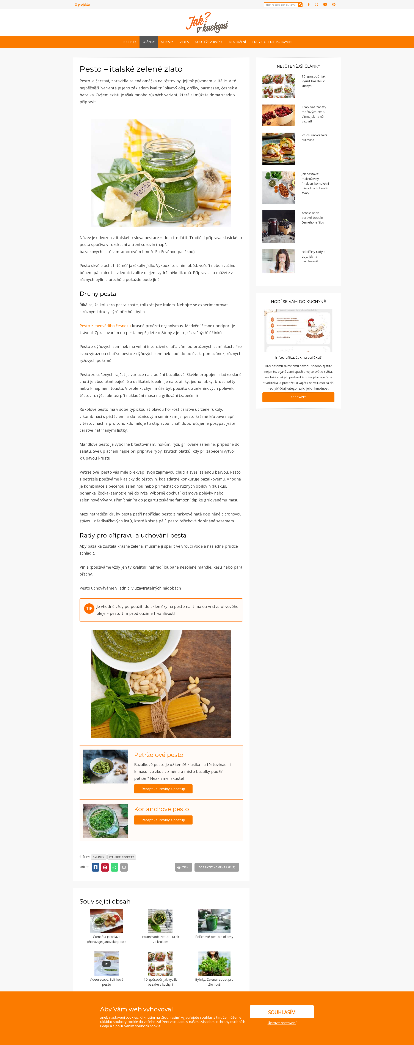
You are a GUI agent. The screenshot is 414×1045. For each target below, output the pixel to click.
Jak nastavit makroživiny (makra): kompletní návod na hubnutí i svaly (315, 183)
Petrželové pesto (158, 754)
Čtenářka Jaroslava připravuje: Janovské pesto (106, 939)
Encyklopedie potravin (272, 42)
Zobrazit (298, 397)
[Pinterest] (334, 4)
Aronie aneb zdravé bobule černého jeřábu (313, 217)
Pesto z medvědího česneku (105, 325)
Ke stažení (237, 42)
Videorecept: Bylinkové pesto (107, 981)
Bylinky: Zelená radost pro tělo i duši (214, 981)
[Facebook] (309, 4)
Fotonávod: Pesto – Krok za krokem (160, 939)
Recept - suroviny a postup (163, 789)
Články (149, 42)
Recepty (129, 42)
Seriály (167, 42)
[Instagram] (316, 4)
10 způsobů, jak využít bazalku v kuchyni (160, 981)
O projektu (82, 4)
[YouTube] (325, 4)
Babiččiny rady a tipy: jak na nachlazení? (313, 256)
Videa (184, 42)
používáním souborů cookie (137, 1026)
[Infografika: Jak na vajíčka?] (298, 330)
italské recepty (121, 857)
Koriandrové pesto (161, 809)
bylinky (99, 857)
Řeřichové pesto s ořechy (214, 936)
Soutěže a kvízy (208, 42)
